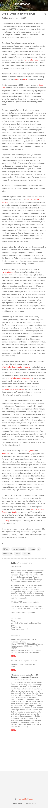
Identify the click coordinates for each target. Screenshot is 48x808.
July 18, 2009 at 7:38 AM (29, 661)
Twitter (17, 554)
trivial (25, 79)
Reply (13, 656)
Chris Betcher (21, 4)
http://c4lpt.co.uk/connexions (13, 389)
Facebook (5, 454)
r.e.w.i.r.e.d (15, 661)
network (32, 549)
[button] (44, 14)
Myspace (31, 451)
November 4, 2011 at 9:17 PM (21, 679)
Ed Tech (6, 549)
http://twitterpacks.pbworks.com (20, 378)
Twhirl (42, 509)
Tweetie (5, 512)
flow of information (31, 60)
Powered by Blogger (25, 799)
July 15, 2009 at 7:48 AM (24, 563)
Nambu (14, 512)
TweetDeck (34, 509)
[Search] (44, 4)
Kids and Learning (19, 549)
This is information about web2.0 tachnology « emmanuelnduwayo (24, 676)
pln (39, 549)
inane (17, 79)
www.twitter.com (8, 272)
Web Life (26, 554)
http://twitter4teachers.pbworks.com (16, 367)
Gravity (6, 521)
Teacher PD (7, 554)
